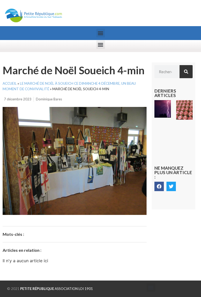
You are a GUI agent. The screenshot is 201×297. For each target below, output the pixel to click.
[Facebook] (159, 186)
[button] (100, 33)
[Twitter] (171, 186)
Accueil (10, 83)
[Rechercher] (186, 71)
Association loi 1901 (56, 289)
